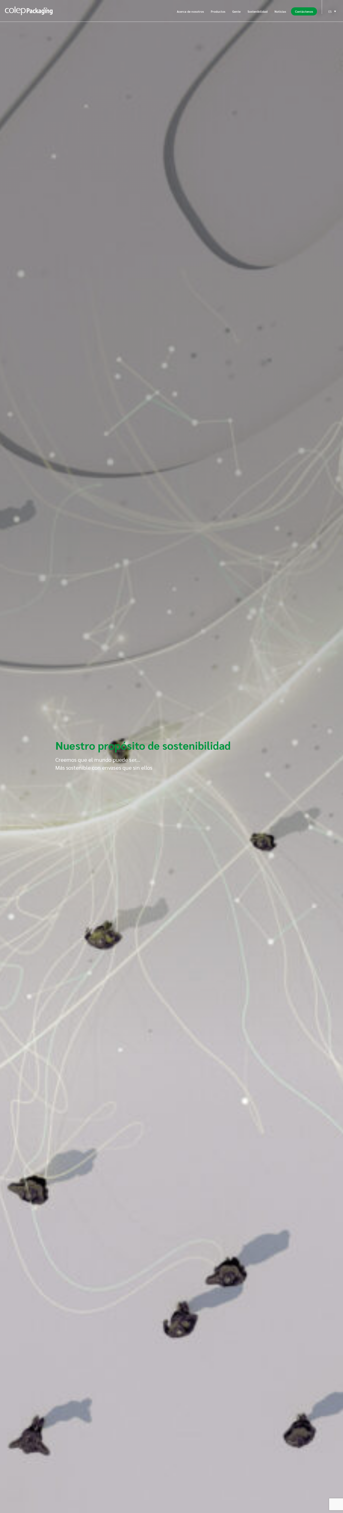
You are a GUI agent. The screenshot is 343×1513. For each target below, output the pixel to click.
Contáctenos (304, 11)
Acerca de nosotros (190, 11)
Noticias (280, 11)
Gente (236, 11)
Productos (218, 11)
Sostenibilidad (258, 11)
